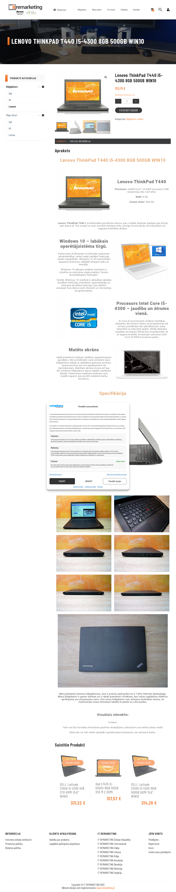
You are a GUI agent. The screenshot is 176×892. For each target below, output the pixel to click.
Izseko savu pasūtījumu (159, 852)
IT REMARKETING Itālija (108, 847)
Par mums (111, 9)
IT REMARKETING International (112, 843)
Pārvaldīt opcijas (114, 481)
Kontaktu (100, 486)
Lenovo (12, 106)
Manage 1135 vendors (56, 474)
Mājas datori (97, 9)
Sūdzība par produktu (59, 839)
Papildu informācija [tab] (80, 141)
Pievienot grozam (128, 110)
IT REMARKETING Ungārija (110, 872)
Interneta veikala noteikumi (18, 839)
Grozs (151, 847)
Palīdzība (124, 9)
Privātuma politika (90, 486)
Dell (10, 93)
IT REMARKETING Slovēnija (110, 868)
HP (10, 100)
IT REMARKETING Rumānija (110, 860)
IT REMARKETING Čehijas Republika (114, 839)
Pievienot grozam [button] (72, 763)
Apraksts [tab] (61, 141)
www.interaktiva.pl (105, 887)
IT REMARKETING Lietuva (109, 852)
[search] (160, 9)
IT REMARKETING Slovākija (110, 864)
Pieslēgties (153, 839)
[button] (59, 10)
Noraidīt (89, 481)
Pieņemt (62, 481)
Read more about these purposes (117, 474)
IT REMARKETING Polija (108, 856)
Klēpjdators (82, 9)
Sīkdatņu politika (78, 486)
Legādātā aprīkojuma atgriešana (64, 843)
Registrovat (153, 843)
